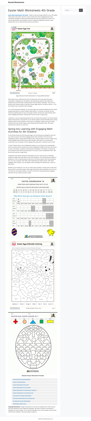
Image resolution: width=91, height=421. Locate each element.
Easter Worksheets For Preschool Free (23, 393)
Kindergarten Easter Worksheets (21, 401)
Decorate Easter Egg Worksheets (21, 379)
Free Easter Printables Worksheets (22, 395)
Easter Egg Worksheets (19, 382)
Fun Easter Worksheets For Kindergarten (24, 398)
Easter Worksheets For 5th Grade (22, 387)
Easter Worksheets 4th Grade (21, 384)
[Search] (81, 10)
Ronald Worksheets (16, 2)
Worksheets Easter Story (19, 403)
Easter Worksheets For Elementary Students (24, 390)
